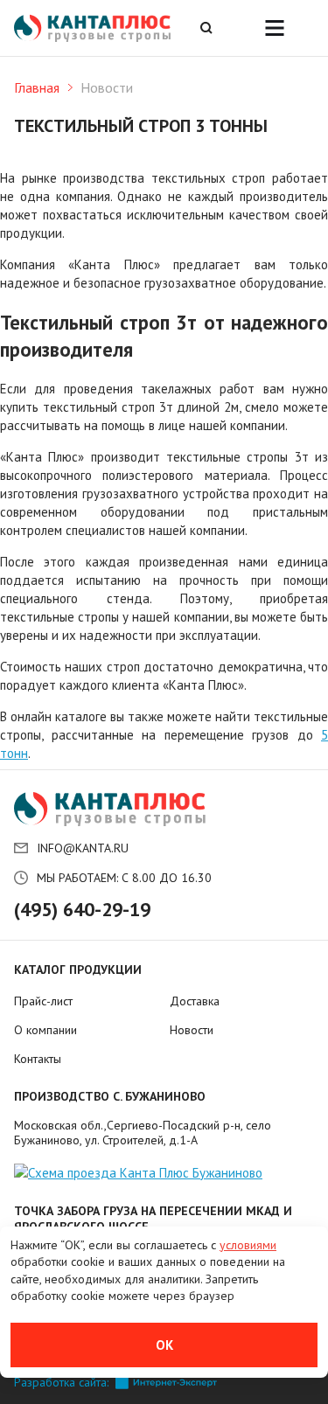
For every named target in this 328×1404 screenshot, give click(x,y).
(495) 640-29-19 (82, 909)
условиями (248, 1245)
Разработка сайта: (61, 1382)
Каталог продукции (78, 969)
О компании (45, 1030)
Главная (36, 87)
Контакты (37, 1059)
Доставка (195, 1001)
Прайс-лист (43, 1001)
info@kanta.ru (83, 848)
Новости (191, 1030)
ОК (164, 1345)
